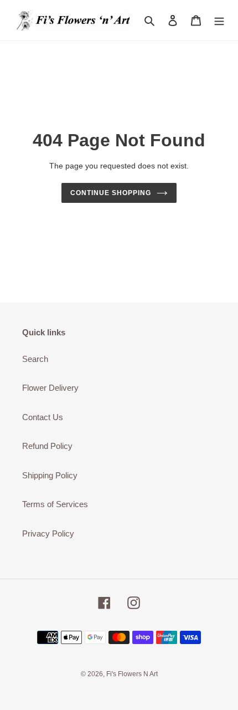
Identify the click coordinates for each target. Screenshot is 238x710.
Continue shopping (110, 193)
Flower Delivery (50, 387)
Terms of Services (55, 504)
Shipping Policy (49, 475)
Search (35, 359)
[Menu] (219, 20)
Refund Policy (47, 446)
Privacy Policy (48, 533)
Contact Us (42, 417)
